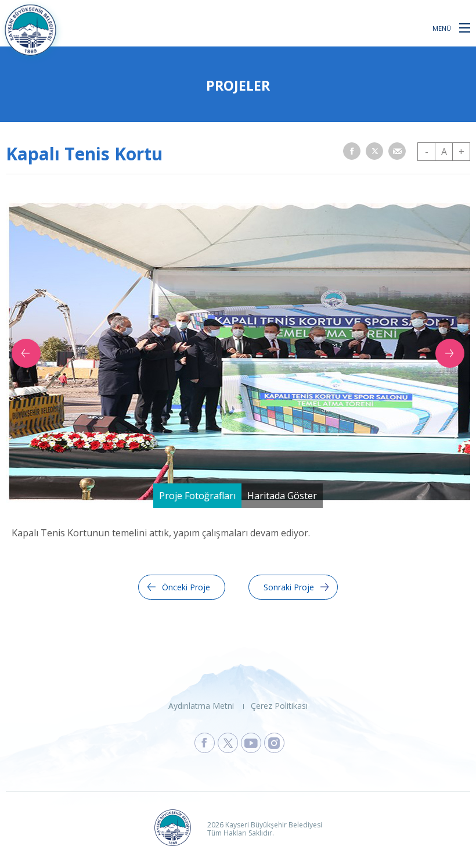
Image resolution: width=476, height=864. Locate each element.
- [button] (426, 151)
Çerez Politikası (279, 705)
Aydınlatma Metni (201, 705)
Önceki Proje (186, 587)
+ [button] (461, 151)
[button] (464, 27)
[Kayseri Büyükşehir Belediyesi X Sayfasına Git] (228, 743)
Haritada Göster (282, 495)
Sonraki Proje (289, 587)
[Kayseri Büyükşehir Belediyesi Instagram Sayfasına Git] (274, 743)
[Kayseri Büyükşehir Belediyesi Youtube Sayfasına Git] (251, 743)
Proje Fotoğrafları (197, 495)
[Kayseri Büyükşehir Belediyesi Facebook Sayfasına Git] (204, 743)
